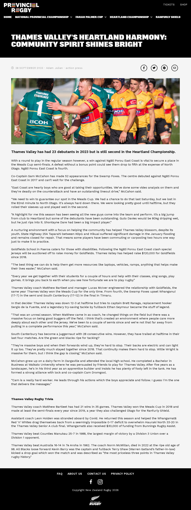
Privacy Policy (122, 473)
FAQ (59, 473)
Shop (183, 4)
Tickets (169, 4)
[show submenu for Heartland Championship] (151, 17)
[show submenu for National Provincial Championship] (71, 17)
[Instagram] (100, 482)
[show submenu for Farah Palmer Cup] (106, 17)
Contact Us (96, 473)
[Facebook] (91, 482)
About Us (75, 473)
